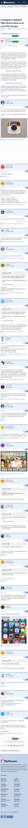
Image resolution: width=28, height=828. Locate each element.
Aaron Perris (16, 804)
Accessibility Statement (13, 812)
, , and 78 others (13, 139)
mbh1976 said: (5, 489)
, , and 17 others (13, 204)
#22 (26, 657)
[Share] (24, 45)
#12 (26, 391)
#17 (26, 510)
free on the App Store (12, 86)
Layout (21, 89)
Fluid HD (5, 815)
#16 (26, 485)
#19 (26, 566)
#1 (26, 45)
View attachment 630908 (7, 284)
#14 (26, 431)
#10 (26, 343)
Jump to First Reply (12, 45)
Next (14, 35)
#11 (26, 367)
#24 (26, 697)
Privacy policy (4, 812)
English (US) (10, 816)
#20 (26, 592)
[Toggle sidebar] (26, 6)
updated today (14, 52)
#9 (26, 305)
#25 (26, 718)
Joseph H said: (5, 273)
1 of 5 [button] (9, 35)
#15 (26, 449)
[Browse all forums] (22, 6)
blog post (8, 63)
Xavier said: (4, 543)
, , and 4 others (13, 258)
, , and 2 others (13, 438)
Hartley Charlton (4, 794)
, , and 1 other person (13, 293)
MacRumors (5, 28)
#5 (26, 216)
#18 (26, 540)
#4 (26, 187)
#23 (26, 679)
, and (11, 645)
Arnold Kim (3, 778)
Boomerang (4, 90)
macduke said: (5, 660)
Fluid (2, 815)
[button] (2, 2)
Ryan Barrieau (17, 799)
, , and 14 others (13, 241)
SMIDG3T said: (5, 570)
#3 (26, 171)
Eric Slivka (16, 778)
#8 (26, 269)
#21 (26, 611)
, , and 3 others (12, 223)
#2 (26, 107)
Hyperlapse (12, 90)
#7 (26, 253)
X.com (5, 781)
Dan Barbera (3, 799)
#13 (26, 410)
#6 (26, 235)
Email (2, 781)
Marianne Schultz (17, 794)
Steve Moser (3, 804)
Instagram (3, 52)
